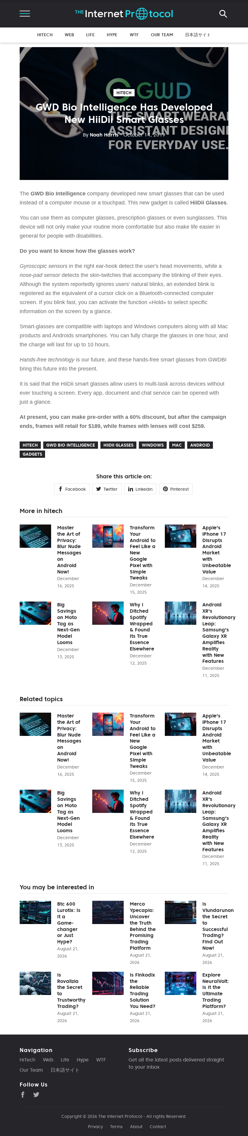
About (136, 1126)
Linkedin (143, 489)
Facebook (75, 489)
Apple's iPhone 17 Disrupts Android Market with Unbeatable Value (216, 550)
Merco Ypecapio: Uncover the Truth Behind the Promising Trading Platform (143, 926)
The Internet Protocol (120, 1116)
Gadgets (32, 454)
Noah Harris (101, 135)
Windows (153, 445)
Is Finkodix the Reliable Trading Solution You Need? (142, 990)
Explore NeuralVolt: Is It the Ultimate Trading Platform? (215, 990)
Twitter (110, 489)
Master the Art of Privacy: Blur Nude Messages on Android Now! (69, 550)
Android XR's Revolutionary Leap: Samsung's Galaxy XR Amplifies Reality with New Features (219, 633)
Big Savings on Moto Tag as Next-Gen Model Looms (68, 623)
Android (200, 445)
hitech (124, 92)
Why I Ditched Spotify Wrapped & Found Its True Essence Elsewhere (142, 627)
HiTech (45, 34)
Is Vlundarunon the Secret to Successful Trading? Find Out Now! (218, 926)
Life (90, 34)
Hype (112, 34)
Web (69, 34)
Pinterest (179, 489)
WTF (134, 34)
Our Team (162, 34)
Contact (158, 1126)
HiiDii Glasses (118, 445)
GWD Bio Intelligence (70, 445)
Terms (116, 1126)
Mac (177, 445)
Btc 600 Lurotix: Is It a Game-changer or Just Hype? (68, 923)
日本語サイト (198, 34)
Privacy (95, 1126)
